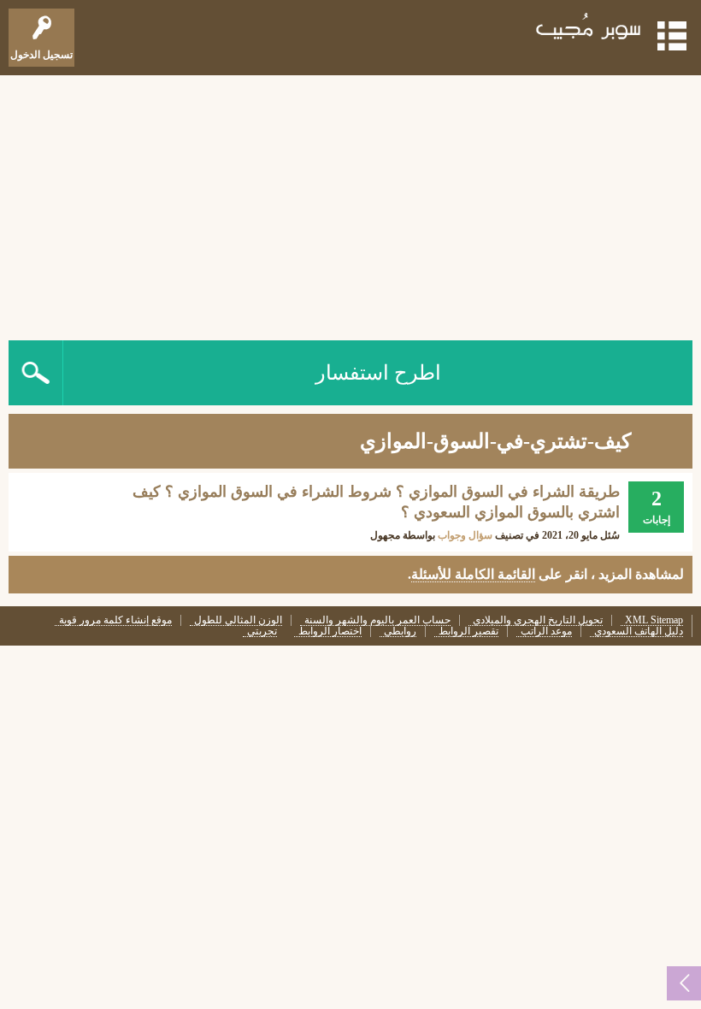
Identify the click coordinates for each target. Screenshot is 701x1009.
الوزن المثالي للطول (238, 620)
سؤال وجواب (465, 535)
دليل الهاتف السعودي (638, 631)
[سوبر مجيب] (589, 29)
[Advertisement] (350, 203)
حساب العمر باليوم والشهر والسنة (377, 620)
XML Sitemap (654, 620)
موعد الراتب (546, 631)
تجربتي (262, 631)
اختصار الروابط (330, 631)
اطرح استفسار (378, 373)
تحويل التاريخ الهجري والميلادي (538, 620)
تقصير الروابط (468, 631)
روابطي (400, 631)
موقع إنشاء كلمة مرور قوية (115, 620)
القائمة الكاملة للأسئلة (473, 574)
